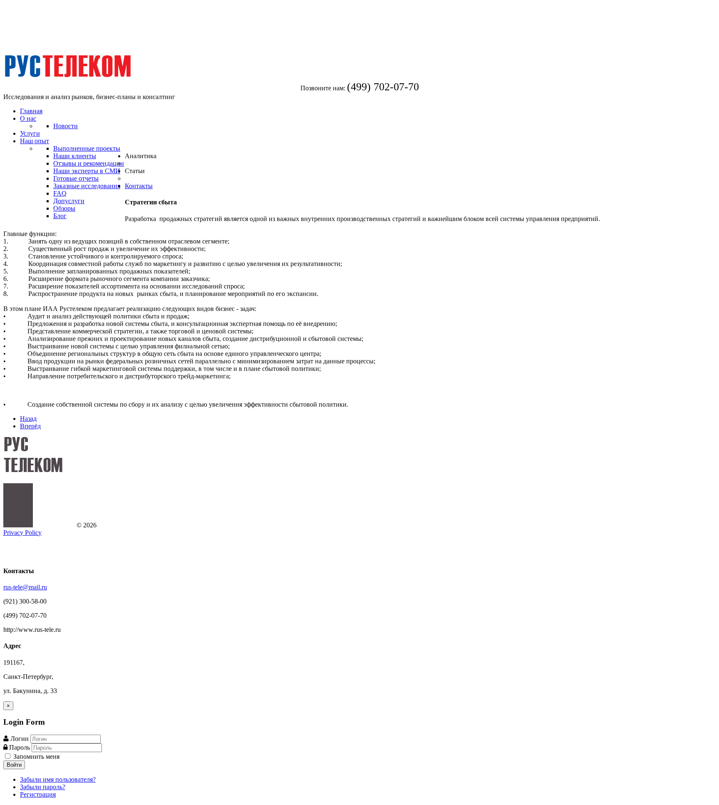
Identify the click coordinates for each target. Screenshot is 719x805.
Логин (19, 738)
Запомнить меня (36, 756)
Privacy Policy (22, 532)
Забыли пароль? (42, 786)
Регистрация (38, 794)
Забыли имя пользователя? (58, 779)
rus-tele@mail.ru (25, 587)
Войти (14, 765)
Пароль (20, 747)
